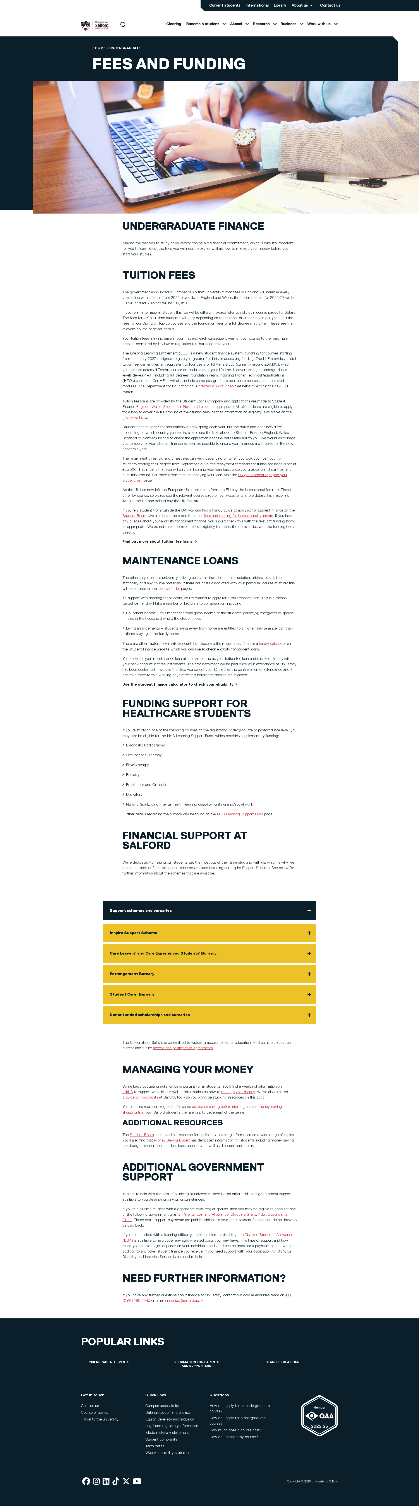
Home (100, 48)
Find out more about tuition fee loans (157, 542)
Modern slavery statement (167, 1433)
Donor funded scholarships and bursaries (150, 1015)
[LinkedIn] (106, 1481)
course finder (169, 589)
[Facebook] (86, 1481)
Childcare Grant (243, 1215)
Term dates (154, 1446)
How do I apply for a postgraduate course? (238, 1421)
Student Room (134, 516)
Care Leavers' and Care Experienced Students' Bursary (163, 953)
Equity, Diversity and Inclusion (169, 1419)
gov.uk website (134, 418)
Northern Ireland (196, 407)
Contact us (330, 5)
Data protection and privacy (168, 1413)
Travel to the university (99, 1419)
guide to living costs (141, 1097)
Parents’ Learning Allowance (205, 1215)
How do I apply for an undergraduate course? (240, 1408)
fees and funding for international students (238, 516)
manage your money (238, 1092)
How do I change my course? (234, 1437)
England (142, 407)
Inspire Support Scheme (133, 933)
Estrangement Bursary (132, 974)
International (257, 5)
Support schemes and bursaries (141, 911)
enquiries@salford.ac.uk (184, 1301)
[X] (126, 1481)
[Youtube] (137, 1481)
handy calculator (272, 644)
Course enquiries (94, 1413)
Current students (224, 5)
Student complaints (161, 1439)
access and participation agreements (183, 1048)
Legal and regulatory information (171, 1426)
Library (280, 5)
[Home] (94, 30)
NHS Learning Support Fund (240, 814)
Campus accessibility (162, 1406)
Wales (156, 407)
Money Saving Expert (172, 1140)
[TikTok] (115, 1481)
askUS (127, 1092)
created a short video (216, 386)
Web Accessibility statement (168, 1453)
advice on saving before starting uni (221, 1107)
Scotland (170, 407)
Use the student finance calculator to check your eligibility (178, 684)
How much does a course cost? (236, 1430)
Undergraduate (125, 48)
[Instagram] (96, 1481)
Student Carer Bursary (132, 994)
